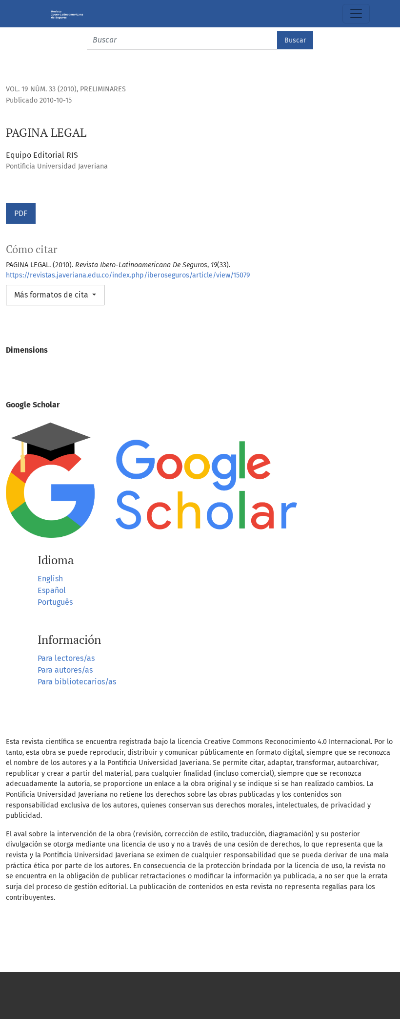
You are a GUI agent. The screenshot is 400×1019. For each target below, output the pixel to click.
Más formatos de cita (52, 294)
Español (52, 590)
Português (55, 602)
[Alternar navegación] (356, 13)
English (50, 578)
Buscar (295, 40)
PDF (20, 213)
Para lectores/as (66, 658)
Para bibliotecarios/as (77, 681)
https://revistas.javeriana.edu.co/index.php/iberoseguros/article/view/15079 (128, 275)
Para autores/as (65, 670)
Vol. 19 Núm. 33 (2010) (41, 89)
